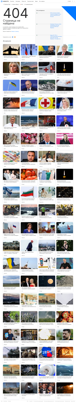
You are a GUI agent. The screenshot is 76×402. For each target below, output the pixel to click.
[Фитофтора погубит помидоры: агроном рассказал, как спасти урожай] (29, 177)
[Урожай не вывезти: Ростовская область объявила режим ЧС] (29, 212)
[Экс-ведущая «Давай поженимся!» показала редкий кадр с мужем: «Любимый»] (29, 284)
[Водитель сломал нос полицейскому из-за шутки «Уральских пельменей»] (47, 212)
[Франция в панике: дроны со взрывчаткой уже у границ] (29, 106)
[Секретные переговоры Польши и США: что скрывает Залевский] (11, 248)
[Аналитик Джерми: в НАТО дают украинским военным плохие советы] (47, 337)
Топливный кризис (29, 4)
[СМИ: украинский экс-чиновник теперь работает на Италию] (64, 266)
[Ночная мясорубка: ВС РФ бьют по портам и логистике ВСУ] (11, 319)
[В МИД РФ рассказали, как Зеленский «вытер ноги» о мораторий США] (64, 337)
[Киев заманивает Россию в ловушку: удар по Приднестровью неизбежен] (29, 230)
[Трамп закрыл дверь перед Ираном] (29, 248)
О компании (5, 401)
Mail (1, 401)
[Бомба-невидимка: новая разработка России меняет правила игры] (29, 266)
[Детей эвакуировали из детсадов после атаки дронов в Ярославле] (47, 230)
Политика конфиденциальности (49, 401)
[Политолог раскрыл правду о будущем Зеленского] (47, 52)
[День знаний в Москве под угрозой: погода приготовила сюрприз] (64, 248)
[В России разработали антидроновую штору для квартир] (64, 301)
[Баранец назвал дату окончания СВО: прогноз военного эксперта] (11, 52)
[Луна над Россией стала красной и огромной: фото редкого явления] (47, 284)
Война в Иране (16, 4)
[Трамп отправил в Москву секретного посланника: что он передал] (47, 141)
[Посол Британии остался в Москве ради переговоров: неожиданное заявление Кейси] (47, 301)
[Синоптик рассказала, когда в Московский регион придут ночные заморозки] (29, 373)
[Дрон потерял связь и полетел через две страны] (29, 70)
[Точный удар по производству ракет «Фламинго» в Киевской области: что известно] (64, 390)
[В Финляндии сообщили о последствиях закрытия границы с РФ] (11, 195)
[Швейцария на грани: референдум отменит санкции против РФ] (64, 230)
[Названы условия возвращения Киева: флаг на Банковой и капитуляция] (11, 88)
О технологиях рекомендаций (38, 401)
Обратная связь (67, 401)
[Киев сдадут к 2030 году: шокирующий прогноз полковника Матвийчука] (11, 301)
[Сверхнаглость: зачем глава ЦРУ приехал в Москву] (29, 52)
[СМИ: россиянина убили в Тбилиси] (64, 159)
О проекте (31, 401)
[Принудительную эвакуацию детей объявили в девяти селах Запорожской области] (11, 266)
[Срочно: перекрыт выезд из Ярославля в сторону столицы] (64, 195)
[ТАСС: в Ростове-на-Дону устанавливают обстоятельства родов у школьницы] (11, 141)
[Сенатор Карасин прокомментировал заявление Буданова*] (29, 159)
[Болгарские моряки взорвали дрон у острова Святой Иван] (29, 195)
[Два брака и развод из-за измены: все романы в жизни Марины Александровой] (11, 177)
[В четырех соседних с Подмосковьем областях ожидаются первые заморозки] (64, 212)
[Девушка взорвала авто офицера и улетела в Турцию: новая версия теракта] (47, 106)
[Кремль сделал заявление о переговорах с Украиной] (64, 52)
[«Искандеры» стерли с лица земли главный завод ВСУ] (11, 284)
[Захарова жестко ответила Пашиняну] (11, 70)
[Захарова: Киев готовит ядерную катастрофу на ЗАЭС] (64, 106)
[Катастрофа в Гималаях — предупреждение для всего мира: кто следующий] (47, 88)
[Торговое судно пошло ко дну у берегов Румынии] (29, 123)
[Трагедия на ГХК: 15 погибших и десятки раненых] (47, 70)
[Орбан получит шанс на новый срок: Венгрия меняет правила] (64, 123)
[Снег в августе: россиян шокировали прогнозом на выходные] (29, 319)
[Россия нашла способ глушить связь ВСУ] (29, 390)
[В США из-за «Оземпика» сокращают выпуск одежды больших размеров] (47, 177)
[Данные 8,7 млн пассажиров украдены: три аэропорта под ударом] (11, 373)
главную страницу (15, 31)
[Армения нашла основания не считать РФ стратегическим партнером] (29, 88)
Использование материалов (59, 401)
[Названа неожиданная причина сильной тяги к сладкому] (11, 159)
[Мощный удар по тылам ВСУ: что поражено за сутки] (47, 123)
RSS (27, 401)
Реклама (9, 401)
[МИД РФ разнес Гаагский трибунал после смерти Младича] (11, 230)
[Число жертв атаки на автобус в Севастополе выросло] (64, 88)
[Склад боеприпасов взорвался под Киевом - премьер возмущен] (64, 355)
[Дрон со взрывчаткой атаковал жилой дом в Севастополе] (47, 248)
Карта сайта (73, 401)
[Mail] (1, 1)
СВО (22, 4)
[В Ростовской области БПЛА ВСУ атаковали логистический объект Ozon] (47, 355)
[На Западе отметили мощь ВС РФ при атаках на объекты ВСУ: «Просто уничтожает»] (11, 355)
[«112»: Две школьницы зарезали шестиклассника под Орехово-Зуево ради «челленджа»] (64, 70)
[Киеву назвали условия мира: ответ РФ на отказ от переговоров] (11, 123)
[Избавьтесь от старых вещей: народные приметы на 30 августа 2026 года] (29, 337)
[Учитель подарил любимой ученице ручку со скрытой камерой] (47, 159)
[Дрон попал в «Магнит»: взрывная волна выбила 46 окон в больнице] (47, 266)
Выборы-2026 (7, 4)
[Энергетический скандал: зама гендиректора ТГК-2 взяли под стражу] (29, 355)
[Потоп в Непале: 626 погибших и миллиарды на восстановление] (64, 284)
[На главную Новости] (5, 1)
